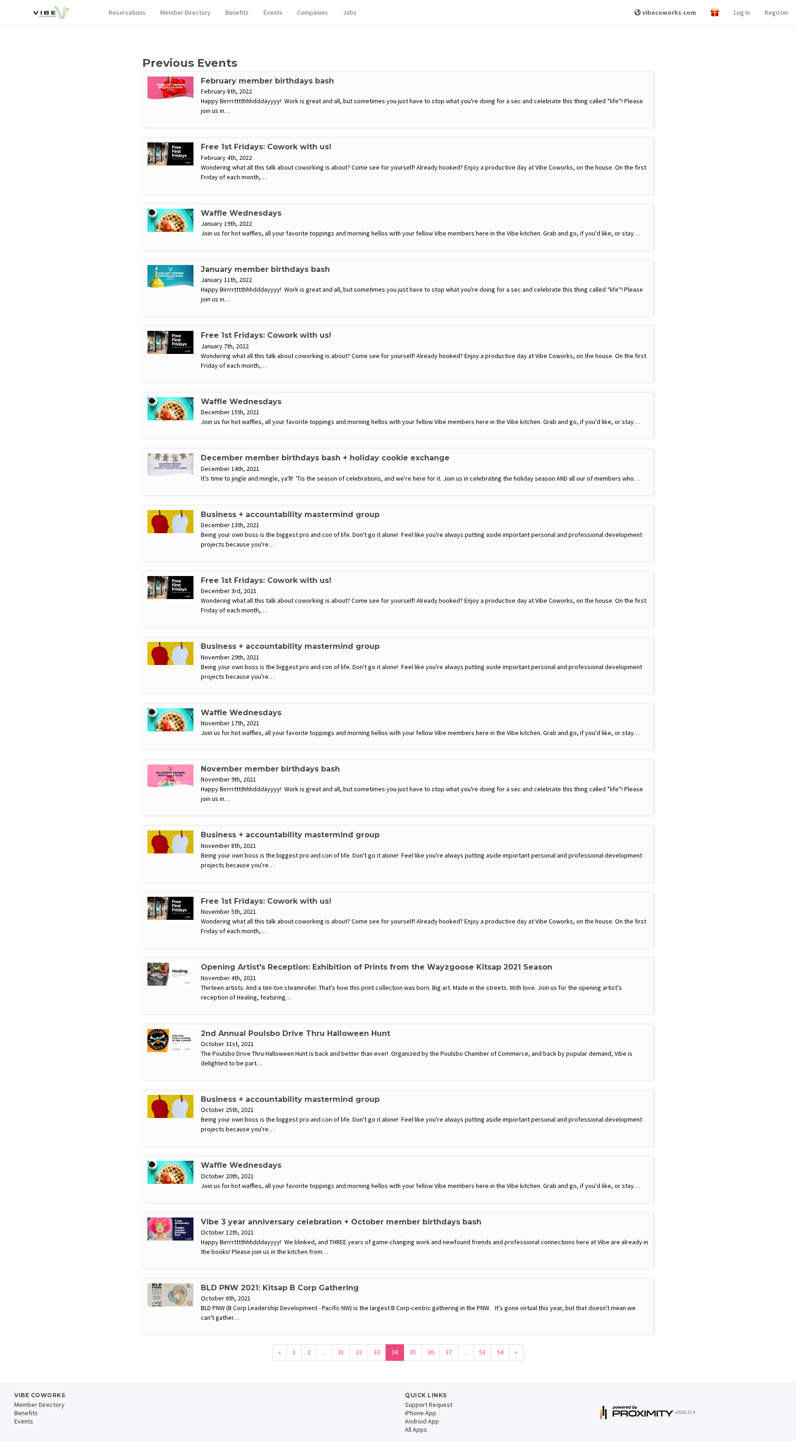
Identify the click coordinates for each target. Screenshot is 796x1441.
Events (272, 12)
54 (500, 1352)
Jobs (350, 12)
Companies (312, 12)
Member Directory (185, 12)
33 (377, 1352)
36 (430, 1352)
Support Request (428, 1404)
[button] (127, 13)
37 (448, 1352)
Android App (422, 1421)
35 (413, 1352)
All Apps (416, 1429)
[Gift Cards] (715, 13)
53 (482, 1352)
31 (341, 1352)
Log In (742, 12)
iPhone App (420, 1413)
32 (359, 1352)
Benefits (237, 12)
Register (777, 12)
